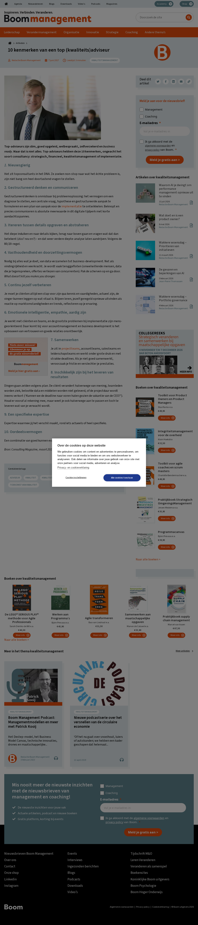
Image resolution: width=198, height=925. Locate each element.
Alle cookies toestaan (122, 477)
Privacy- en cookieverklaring (73, 467)
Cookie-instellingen (76, 477)
